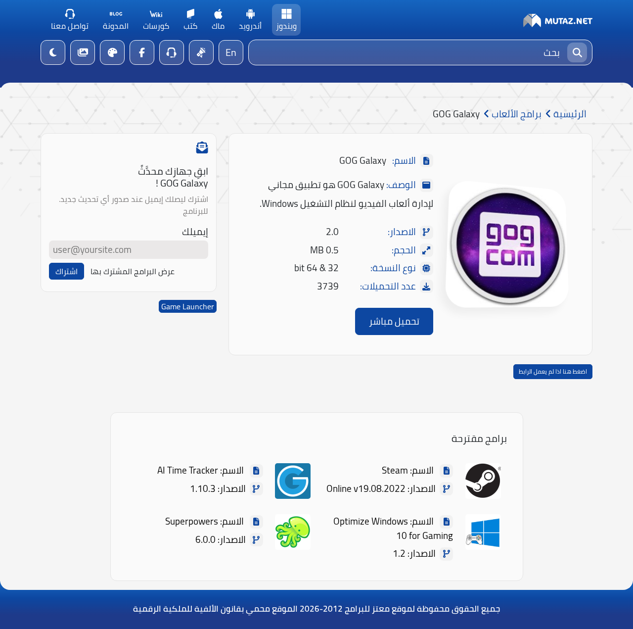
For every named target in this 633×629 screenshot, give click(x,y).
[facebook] (142, 52)
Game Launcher (187, 306)
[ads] (201, 52)
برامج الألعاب (516, 114)
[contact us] (171, 52)
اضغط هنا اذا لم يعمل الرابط (553, 371)
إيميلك (195, 232)
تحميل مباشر (394, 321)
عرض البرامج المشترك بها (132, 271)
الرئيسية (569, 114)
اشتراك (66, 271)
